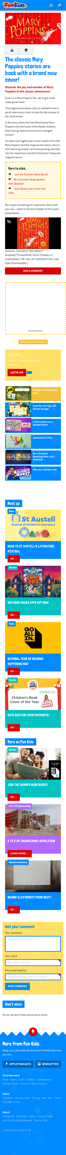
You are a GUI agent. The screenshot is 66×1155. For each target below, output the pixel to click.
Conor (57, 1098)
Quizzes (25, 1084)
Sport (13, 1079)
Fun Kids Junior (11, 1102)
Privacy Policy (45, 1116)
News (6, 1079)
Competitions (44, 1079)
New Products (39, 1084)
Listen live (16, 372)
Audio (21, 1079)
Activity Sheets (11, 1084)
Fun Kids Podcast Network (17, 1120)
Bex (50, 1098)
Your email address (16, 970)
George (36, 1098)
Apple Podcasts (20, 1064)
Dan (44, 1098)
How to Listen (22, 1098)
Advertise (21, 1116)
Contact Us (9, 1116)
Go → (13, 559)
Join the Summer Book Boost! (31, 174)
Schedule (8, 1098)
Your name (11, 956)
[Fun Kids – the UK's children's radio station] (16, 5)
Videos (31, 1079)
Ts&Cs (32, 1116)
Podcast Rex (41, 1120)
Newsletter (50, 1064)
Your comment (13, 933)
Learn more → (19, 853)
